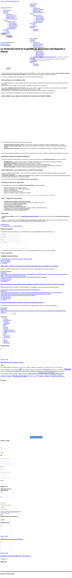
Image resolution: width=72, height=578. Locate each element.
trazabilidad (57, 310)
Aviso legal (3, 502)
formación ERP (61, 371)
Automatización (15, 367)
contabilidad (33, 367)
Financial (5, 327)
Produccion (6, 335)
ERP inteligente (46, 369)
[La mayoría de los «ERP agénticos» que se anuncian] (18, 425)
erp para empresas (60, 369)
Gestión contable (4, 373)
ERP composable (26, 369)
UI (4, 338)
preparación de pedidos (38, 374)
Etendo (41, 274)
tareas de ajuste (21, 275)
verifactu (5, 341)
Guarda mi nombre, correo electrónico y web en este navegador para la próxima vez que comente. (29, 250)
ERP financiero (39, 369)
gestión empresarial (32, 373)
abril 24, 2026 (4, 553)
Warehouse (6, 224)
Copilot (5, 324)
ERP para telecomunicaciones (25, 292)
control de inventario (25, 274)
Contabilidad (6, 323)
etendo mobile (47, 274)
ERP (2, 224)
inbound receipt (45, 310)
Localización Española (31, 289)
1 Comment (4, 299)
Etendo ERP (36, 292)
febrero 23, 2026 (5, 260)
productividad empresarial (56, 374)
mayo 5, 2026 (4, 359)
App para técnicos (5, 292)
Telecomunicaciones (33, 294)
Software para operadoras (21, 294)
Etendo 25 (3, 371)
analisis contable (7, 367)
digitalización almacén (58, 367)
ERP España (13, 292)
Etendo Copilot (9, 371)
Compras (15, 289)
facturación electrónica (36, 371)
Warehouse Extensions (58, 376)
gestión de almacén (56, 274)
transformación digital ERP (33, 376)
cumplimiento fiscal (41, 367)
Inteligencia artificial (8, 330)
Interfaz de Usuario (59, 373)
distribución (13, 310)
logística (52, 310)
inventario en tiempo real (5, 374)
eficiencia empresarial (5, 369)
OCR (4, 334)
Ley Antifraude (14, 374)
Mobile (9, 271)
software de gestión (6, 376)
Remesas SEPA (10, 294)
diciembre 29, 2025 (6, 297)
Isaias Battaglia (6, 45)
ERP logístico (53, 369)
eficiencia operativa (14, 369)
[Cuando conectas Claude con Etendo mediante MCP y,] (18, 389)
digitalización (34, 274)
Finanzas (22, 289)
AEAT (1, 367)
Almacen (3, 271)
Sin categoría (6, 337)
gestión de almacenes (35, 310)
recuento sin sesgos (12, 275)
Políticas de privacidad (6, 505)
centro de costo (22, 367)
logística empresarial (21, 374)
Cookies (2, 507)
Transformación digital (45, 294)
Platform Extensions (30, 374)
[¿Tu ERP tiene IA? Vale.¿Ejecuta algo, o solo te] (53, 398)
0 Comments (4, 263)
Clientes (28, 367)
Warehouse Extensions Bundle (48, 56)
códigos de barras (5, 310)
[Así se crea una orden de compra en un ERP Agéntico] (53, 425)
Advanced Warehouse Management (10, 274)
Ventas (38, 289)
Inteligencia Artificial (46, 373)
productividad (46, 374)
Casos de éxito (9, 289)
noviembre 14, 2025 (6, 278)
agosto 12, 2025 (5, 44)
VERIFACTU (48, 376)
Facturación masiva (52, 292)
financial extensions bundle (50, 371)
